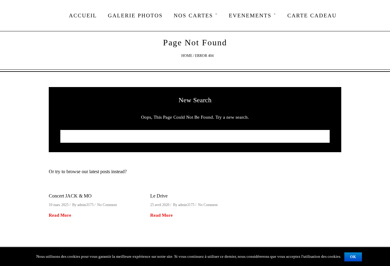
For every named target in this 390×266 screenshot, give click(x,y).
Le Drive (159, 195)
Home (186, 56)
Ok (353, 257)
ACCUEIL (83, 15)
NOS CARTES (193, 15)
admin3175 (85, 205)
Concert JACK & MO (70, 195)
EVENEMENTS (250, 15)
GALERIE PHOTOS (135, 15)
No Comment (107, 205)
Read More (60, 215)
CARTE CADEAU (312, 15)
